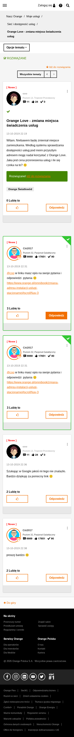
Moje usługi (33, 16)
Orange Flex (10, 690)
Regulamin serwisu (36, 713)
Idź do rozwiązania (59, 67)
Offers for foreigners (13, 730)
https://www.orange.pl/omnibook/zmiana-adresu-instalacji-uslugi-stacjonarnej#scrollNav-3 (32, 288)
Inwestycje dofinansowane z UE (43, 730)
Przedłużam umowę (13, 626)
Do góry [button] (11, 602)
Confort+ (8, 707)
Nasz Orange (14, 16)
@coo (10, 273)
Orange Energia (47, 707)
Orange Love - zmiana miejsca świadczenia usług (32, 123)
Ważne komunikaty (13, 713)
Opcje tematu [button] (15, 47)
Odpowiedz (56, 207)
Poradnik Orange (25, 707)
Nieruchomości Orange (48, 724)
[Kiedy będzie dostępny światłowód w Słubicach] (53, 74)
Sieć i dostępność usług (21, 24)
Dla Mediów (9, 652)
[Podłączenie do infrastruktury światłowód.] (47, 74)
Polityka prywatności (36, 719)
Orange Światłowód (20, 189)
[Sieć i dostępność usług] (30, 74)
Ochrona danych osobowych (17, 724)
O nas (40, 645)
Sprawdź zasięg (46, 626)
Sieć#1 (24, 690)
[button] (67, 91)
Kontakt (41, 648)
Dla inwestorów (11, 648)
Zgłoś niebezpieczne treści (17, 702)
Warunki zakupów (12, 719)
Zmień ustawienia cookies (35, 696)
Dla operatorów (11, 645)
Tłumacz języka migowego (48, 702)
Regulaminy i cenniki (14, 630)
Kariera (41, 652)
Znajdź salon (44, 622)
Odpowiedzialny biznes (44, 690)
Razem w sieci (11, 696)
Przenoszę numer (12, 622)
